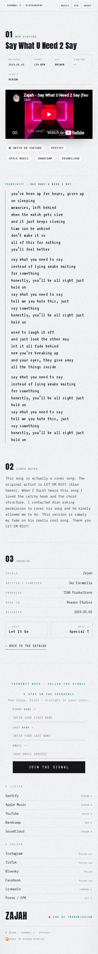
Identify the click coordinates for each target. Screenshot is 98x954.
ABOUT (88, 5)
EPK (76, 5)
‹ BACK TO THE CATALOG (25, 646)
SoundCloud (49, 831)
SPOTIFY (57, 148)
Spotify (49, 796)
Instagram (49, 853)
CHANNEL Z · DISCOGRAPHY (23, 5)
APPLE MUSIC (19, 158)
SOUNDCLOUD (71, 158)
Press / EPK (49, 898)
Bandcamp (49, 822)
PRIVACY (44, 932)
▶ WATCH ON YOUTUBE (25, 148)
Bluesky (49, 871)
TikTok (49, 862)
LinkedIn (49, 889)
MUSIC (65, 5)
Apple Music (49, 805)
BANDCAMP (45, 158)
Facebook (49, 880)
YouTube (49, 814)
